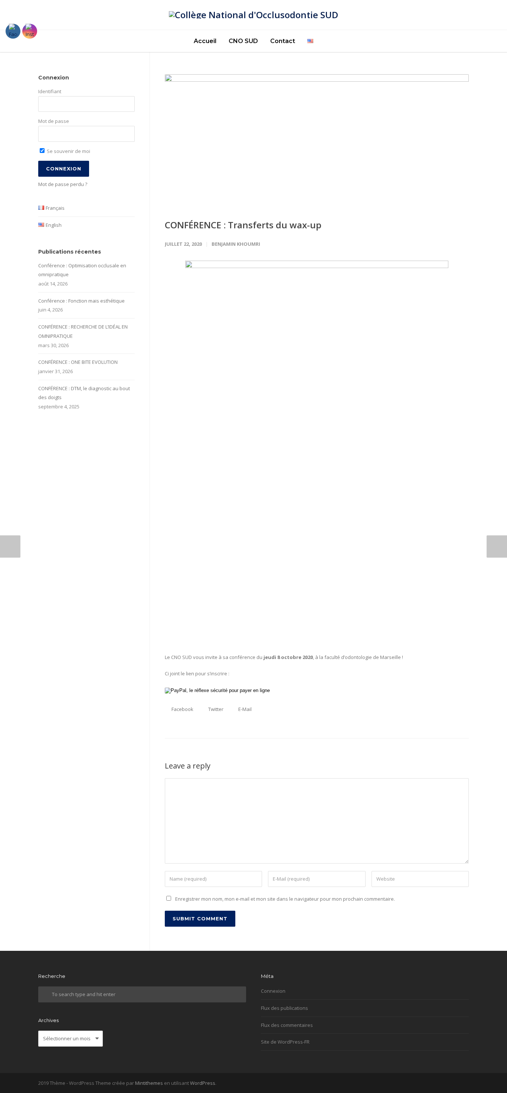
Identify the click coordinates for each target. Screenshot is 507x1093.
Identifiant (49, 91)
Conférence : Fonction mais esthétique (81, 300)
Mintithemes (149, 1083)
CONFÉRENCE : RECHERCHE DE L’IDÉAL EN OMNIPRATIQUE (83, 331)
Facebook (181, 709)
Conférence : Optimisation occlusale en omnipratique (82, 270)
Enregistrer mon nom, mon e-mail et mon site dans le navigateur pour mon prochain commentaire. (285, 898)
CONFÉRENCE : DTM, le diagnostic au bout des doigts (84, 393)
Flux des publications (284, 1008)
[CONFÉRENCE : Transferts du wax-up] (317, 140)
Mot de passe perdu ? (62, 184)
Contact (282, 41)
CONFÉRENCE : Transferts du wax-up (243, 225)
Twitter (215, 709)
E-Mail (244, 709)
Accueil (205, 41)
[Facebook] (461, 1083)
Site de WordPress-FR (285, 1041)
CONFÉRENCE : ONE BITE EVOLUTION (78, 362)
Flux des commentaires (287, 1025)
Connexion (273, 991)
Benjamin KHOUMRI (236, 244)
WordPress (202, 1083)
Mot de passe (53, 121)
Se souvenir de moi (68, 151)
